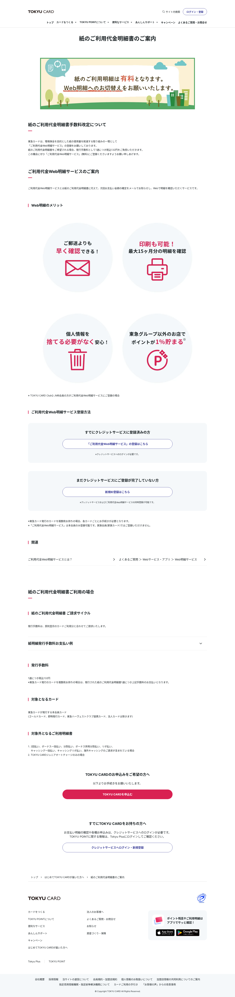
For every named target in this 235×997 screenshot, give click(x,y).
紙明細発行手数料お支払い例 (50, 643)
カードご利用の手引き (126, 984)
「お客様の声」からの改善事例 (159, 984)
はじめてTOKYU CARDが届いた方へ (64, 877)
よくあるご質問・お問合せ (192, 22)
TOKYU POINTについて (93, 22)
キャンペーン (168, 22)
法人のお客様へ (95, 911)
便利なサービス (120, 22)
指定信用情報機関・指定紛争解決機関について (84, 984)
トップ (50, 22)
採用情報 (53, 979)
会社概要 (40, 979)
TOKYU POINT (57, 961)
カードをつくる (64, 22)
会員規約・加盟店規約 (105, 979)
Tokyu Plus (34, 961)
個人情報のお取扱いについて (137, 979)
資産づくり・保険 (96, 933)
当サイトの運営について (75, 979)
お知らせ (91, 926)
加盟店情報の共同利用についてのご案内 (178, 979)
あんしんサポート (145, 22)
